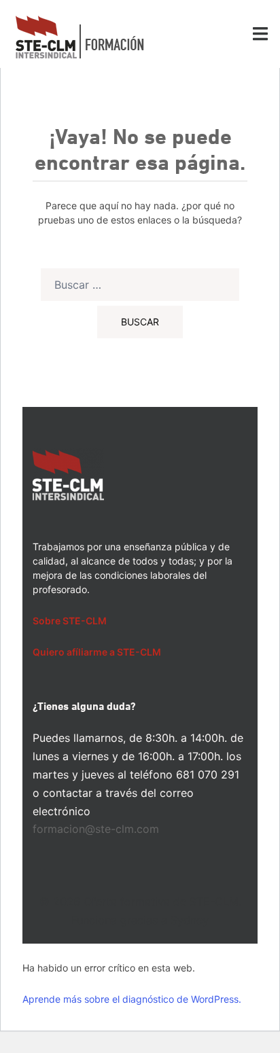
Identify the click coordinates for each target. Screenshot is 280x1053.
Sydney (190, 920)
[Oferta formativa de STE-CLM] (80, 36)
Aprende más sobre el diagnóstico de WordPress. (131, 999)
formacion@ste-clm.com (96, 829)
